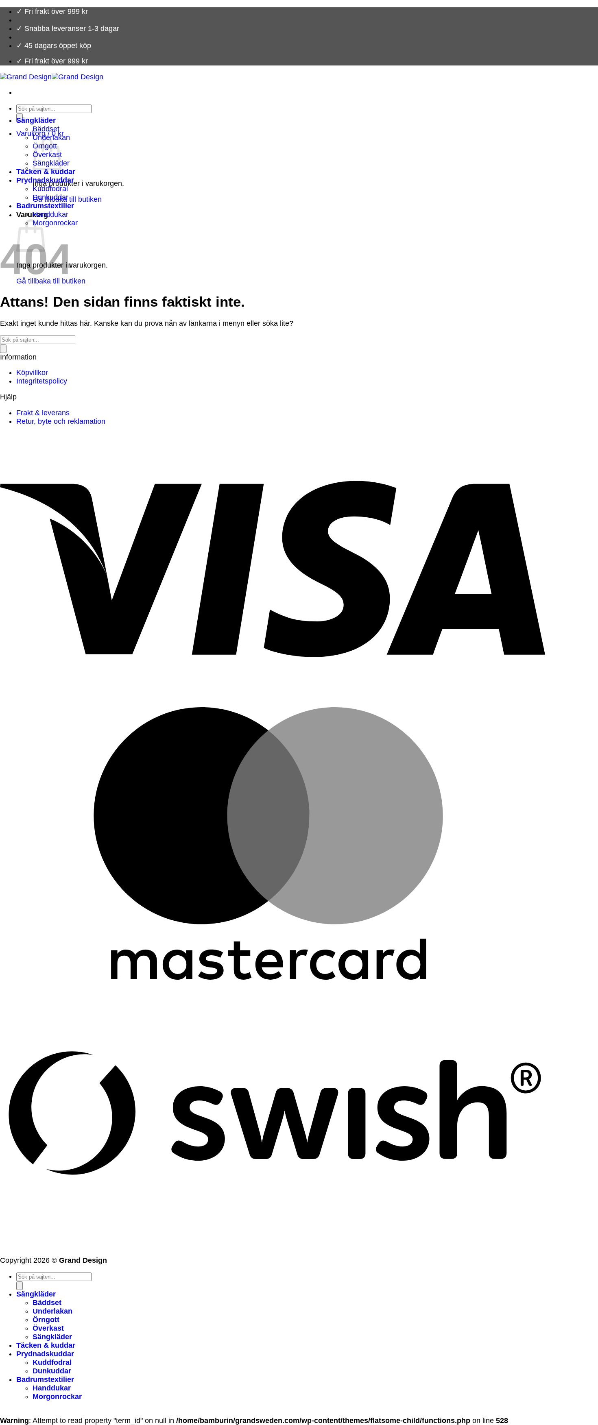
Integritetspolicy (41, 381)
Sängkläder (36, 120)
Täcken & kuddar (45, 172)
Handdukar (50, 214)
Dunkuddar (50, 197)
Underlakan (52, 1311)
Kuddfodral (50, 189)
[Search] (3, 348)
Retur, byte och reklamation (60, 421)
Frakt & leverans (43, 413)
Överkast (48, 1328)
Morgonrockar (55, 223)
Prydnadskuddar (45, 180)
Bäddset (46, 129)
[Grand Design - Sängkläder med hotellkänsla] (51, 77)
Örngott (46, 1320)
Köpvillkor (32, 372)
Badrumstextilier (45, 206)
